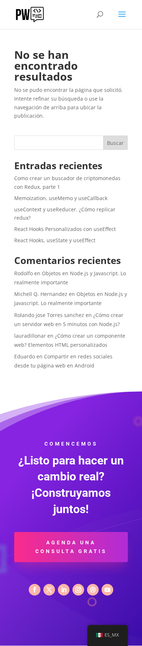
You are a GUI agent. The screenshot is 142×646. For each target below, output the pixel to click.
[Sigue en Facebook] (34, 590)
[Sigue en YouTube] (107, 590)
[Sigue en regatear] (93, 590)
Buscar (115, 142)
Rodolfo (23, 273)
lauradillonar (30, 335)
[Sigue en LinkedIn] (64, 590)
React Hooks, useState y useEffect (54, 240)
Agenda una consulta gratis (71, 547)
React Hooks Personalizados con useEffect (65, 229)
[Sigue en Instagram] (78, 590)
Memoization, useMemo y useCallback (60, 198)
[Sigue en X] (49, 590)
